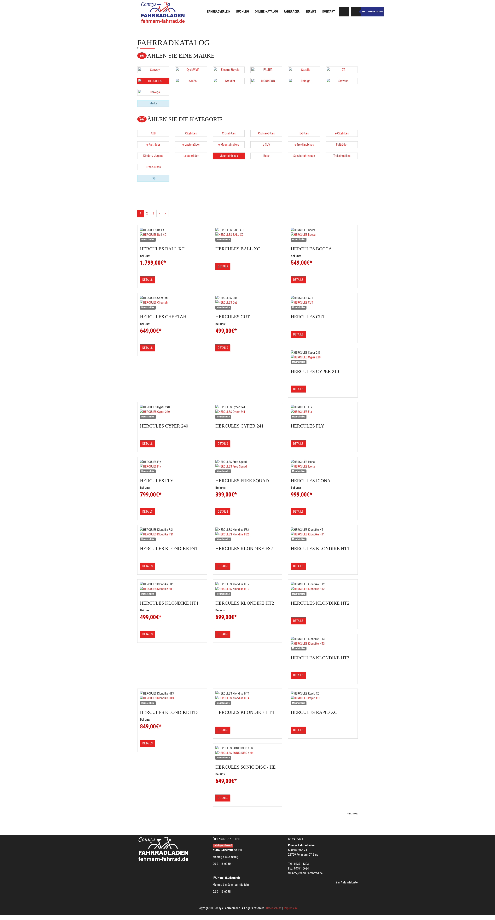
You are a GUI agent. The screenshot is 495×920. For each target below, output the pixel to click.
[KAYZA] (191, 81)
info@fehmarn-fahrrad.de (307, 873)
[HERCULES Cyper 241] (247, 412)
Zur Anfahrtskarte (347, 882)
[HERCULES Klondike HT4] (247, 698)
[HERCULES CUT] (323, 302)
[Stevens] (342, 81)
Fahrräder (292, 11)
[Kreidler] (229, 81)
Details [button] (147, 280)
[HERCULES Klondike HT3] (323, 643)
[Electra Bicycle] (229, 69)
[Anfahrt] (344, 11)
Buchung (242, 11)
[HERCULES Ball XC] (172, 234)
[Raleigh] (304, 81)
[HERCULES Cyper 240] (172, 412)
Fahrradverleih (218, 11)
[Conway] (153, 69)
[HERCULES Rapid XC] (323, 698)
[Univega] (153, 92)
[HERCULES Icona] (323, 466)
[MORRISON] (266, 81)
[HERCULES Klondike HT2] (247, 589)
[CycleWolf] (191, 69)
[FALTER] (266, 69)
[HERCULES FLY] (323, 412)
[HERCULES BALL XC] (247, 234)
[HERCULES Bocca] (323, 234)
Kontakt (328, 11)
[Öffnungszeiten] (356, 11)
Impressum (291, 908)
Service (311, 11)
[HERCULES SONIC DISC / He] (247, 753)
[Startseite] (163, 12)
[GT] (342, 69)
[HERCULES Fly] (172, 466)
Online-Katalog (266, 11)
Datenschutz (274, 908)
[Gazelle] (304, 69)
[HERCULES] (153, 81)
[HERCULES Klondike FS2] (247, 534)
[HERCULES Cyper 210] (323, 357)
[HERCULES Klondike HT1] (323, 534)
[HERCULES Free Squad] (247, 466)
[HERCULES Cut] (247, 302)
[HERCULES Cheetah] (172, 302)
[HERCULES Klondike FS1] (172, 534)
